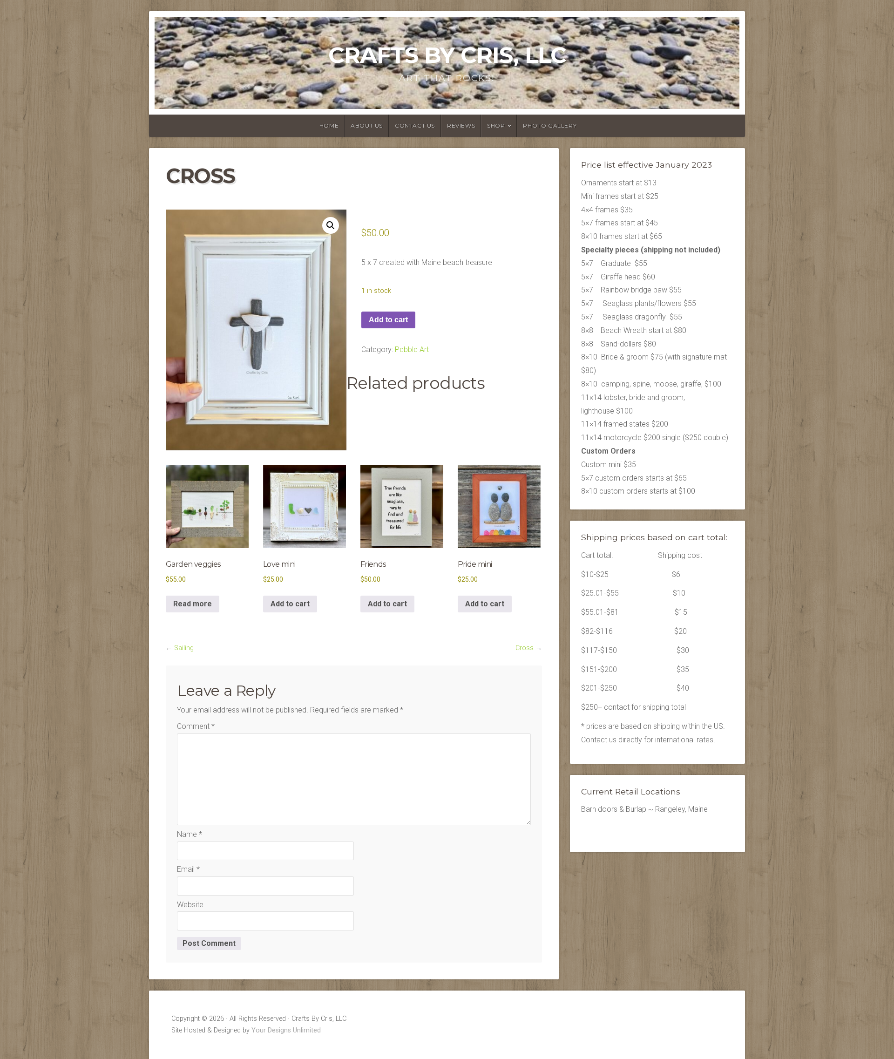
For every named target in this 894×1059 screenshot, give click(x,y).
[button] (330, 225)
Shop (496, 125)
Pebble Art (412, 349)
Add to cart (388, 320)
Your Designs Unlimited (286, 1030)
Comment (196, 726)
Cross (524, 648)
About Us (367, 125)
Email (188, 869)
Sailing (184, 648)
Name (189, 834)
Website (190, 904)
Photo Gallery (549, 125)
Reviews (461, 125)
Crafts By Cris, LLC (447, 54)
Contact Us (415, 125)
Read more (192, 603)
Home (329, 125)
